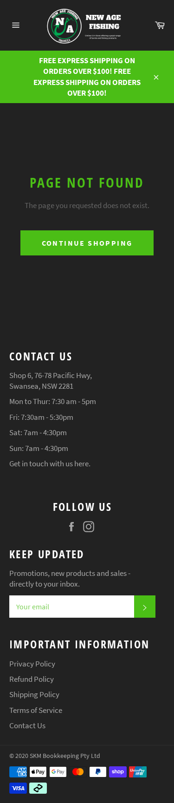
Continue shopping (87, 243)
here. (82, 463)
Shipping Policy (34, 694)
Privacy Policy (32, 664)
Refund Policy (31, 679)
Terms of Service (35, 710)
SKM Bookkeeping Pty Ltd (65, 756)
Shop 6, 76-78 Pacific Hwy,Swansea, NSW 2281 (50, 380)
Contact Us (27, 725)
